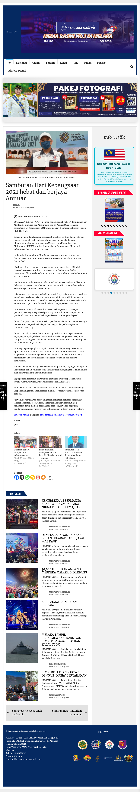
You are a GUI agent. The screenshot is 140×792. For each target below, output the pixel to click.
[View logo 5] (114, 293)
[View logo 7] (120, 293)
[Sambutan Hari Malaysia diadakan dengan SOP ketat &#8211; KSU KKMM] (76, 442)
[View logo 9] (126, 293)
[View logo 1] (102, 293)
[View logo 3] (108, 293)
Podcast (101, 62)
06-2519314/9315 (18, 753)
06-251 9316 (16, 756)
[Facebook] (16, 477)
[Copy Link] (32, 477)
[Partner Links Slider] (114, 279)
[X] (22, 477)
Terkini (50, 62)
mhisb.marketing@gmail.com (26, 759)
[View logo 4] (111, 293)
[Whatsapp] (27, 477)
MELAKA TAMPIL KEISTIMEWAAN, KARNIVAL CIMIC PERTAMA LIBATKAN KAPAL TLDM (61, 639)
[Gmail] (38, 477)
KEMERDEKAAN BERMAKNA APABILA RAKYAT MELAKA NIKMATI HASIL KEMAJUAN (61, 504)
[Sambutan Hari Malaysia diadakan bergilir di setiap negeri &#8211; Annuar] (50, 442)
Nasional (21, 62)
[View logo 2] (105, 293)
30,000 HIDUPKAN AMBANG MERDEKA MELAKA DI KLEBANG (64, 570)
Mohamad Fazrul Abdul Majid (59, 526)
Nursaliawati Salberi (57, 695)
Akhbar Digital (17, 70)
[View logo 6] (117, 293)
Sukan (87, 62)
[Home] (9, 63)
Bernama (16, 205)
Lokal (63, 62)
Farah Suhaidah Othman (57, 664)
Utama (36, 62)
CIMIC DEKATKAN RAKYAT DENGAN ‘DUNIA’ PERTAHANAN (64, 674)
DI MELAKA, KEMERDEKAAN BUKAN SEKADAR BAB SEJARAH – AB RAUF (63, 538)
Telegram (34, 415)
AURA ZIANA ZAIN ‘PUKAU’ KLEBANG (60, 603)
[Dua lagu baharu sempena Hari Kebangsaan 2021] (25, 442)
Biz (76, 62)
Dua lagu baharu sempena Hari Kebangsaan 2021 (22, 452)
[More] (43, 477)
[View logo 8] (123, 293)
